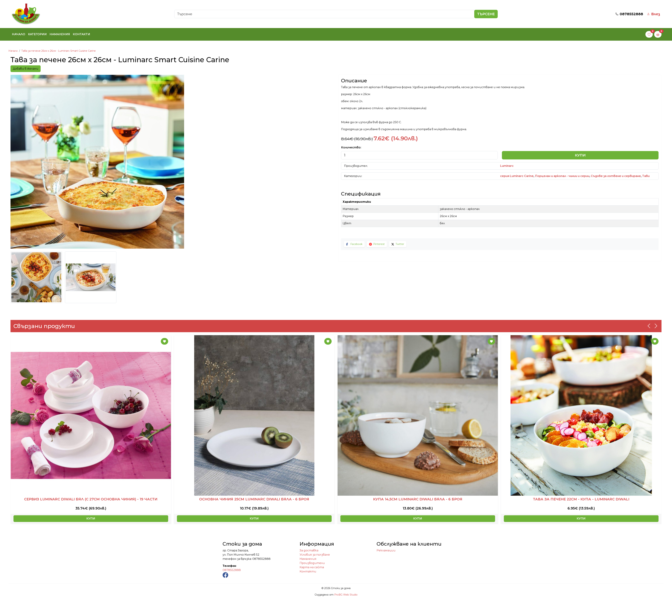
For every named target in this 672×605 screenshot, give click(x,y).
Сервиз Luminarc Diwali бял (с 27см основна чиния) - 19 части (90, 499)
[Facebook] (225, 574)
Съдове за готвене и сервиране (616, 176)
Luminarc (507, 166)
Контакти (81, 34)
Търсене (486, 14)
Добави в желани (25, 68)
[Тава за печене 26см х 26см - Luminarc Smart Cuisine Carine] (172, 162)
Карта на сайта (312, 567)
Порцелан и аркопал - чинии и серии (562, 176)
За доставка (309, 550)
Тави (646, 176)
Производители (312, 563)
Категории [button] (37, 34)
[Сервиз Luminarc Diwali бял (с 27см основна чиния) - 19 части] (91, 415)
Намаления (60, 34)
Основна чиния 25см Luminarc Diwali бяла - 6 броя (254, 499)
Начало (18, 34)
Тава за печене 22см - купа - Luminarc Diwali (581, 499)
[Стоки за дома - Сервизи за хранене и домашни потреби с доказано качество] (25, 13)
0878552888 (232, 570)
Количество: (351, 147)
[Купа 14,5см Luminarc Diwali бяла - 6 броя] (418, 415)
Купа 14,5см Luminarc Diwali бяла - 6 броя (417, 499)
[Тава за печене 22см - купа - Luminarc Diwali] (581, 415)
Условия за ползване (315, 554)
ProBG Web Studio (346, 594)
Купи (580, 155)
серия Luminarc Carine (517, 176)
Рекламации (386, 550)
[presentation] (649, 326)
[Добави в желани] (164, 341)
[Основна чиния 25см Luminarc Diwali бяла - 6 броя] (254, 415)
